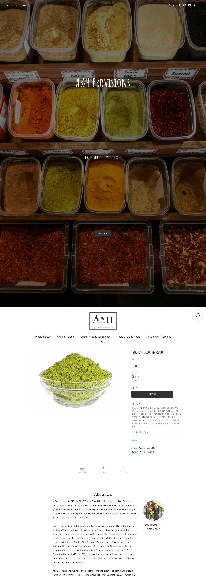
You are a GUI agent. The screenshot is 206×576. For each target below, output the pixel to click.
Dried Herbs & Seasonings (96, 336)
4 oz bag (137, 376)
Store (7, 5)
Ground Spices (65, 336)
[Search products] (197, 315)
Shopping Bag (124, 472)
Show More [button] (134, 440)
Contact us (25, 5)
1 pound (137, 380)
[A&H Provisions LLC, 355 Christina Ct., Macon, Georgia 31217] (103, 321)
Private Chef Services (158, 336)
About (15, 5)
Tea (103, 342)
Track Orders (103, 472)
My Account (82, 472)
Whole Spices (43, 336)
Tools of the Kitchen (128, 336)
